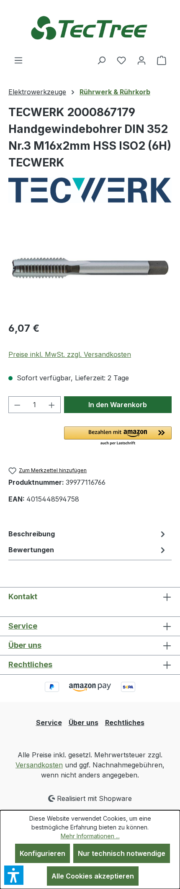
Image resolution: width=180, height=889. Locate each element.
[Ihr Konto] (141, 60)
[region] (90, 267)
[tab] (87, 534)
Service (22, 625)
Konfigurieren (42, 853)
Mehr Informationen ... (90, 836)
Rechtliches (30, 664)
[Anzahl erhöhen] (52, 404)
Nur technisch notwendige (121, 853)
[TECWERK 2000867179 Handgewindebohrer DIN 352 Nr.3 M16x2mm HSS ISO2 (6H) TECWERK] (90, 267)
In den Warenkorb (117, 404)
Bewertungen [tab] (31, 550)
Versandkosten (39, 765)
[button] (118, 436)
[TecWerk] (90, 190)
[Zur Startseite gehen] (90, 27)
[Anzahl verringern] (17, 404)
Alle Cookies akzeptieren (92, 876)
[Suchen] (101, 60)
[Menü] (18, 60)
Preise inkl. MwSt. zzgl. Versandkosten (69, 354)
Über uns (24, 645)
